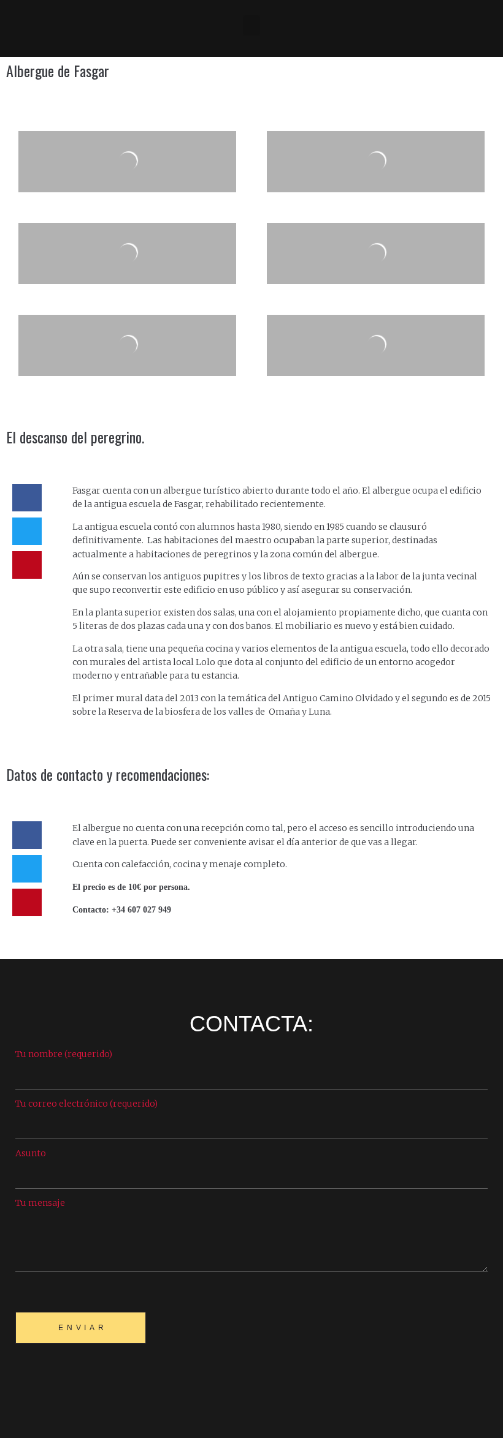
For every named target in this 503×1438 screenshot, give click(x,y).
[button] (251, 25)
